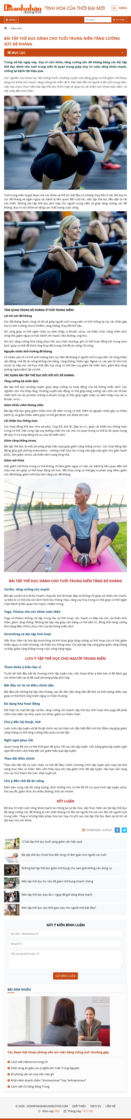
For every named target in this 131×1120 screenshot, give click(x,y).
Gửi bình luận (65, 976)
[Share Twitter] (124, 830)
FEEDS (123, 8)
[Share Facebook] (117, 830)
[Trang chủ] (5, 28)
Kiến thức (16, 28)
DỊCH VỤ (95, 1106)
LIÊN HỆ (110, 1106)
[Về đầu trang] (126, 448)
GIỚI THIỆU (79, 1106)
